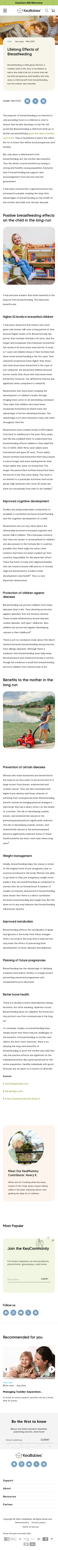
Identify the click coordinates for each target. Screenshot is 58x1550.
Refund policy (22, 1522)
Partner (8, 1504)
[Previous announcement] (4, 2)
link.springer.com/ (14, 1091)
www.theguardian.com (16, 1083)
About (7, 1488)
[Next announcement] (53, 2)
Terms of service (30, 1526)
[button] (5, 11)
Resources (9, 1496)
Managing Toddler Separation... (22, 1391)
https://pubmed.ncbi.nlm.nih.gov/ (22, 1098)
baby (9, 41)
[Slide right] (51, 1369)
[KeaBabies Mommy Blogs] (29, 755)
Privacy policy (39, 1522)
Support (8, 1480)
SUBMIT (44, 1278)
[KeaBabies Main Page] (29, 291)
